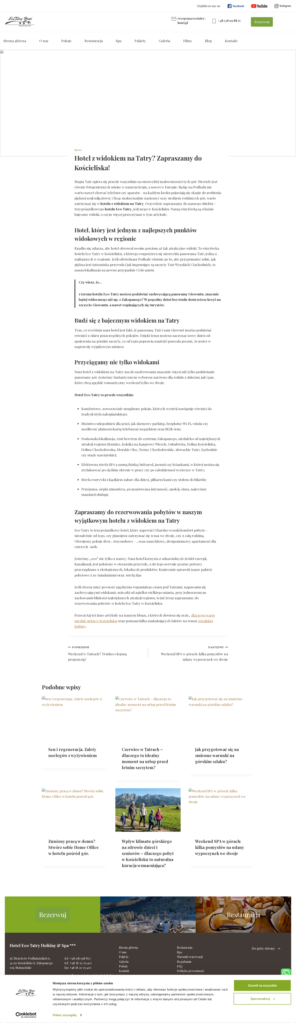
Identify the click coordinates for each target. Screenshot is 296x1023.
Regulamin (184, 962)
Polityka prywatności (190, 971)
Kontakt (231, 40)
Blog (208, 40)
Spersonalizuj (260, 998)
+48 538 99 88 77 (229, 21)
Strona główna (14, 40)
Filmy (187, 40)
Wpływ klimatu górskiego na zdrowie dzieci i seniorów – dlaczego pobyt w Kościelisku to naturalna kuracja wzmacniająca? (148, 853)
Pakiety (140, 40)
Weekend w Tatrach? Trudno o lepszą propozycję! (97, 653)
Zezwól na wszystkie (262, 985)
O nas (43, 40)
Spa (118, 40)
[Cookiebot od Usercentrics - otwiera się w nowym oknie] (26, 1015)
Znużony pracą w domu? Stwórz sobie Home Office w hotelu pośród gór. (73, 847)
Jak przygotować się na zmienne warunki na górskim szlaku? (217, 755)
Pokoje (66, 40)
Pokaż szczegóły (65, 1015)
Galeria (164, 40)
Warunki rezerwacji (190, 957)
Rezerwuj (262, 22)
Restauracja (94, 40)
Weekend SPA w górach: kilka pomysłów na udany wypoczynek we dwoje (194, 653)
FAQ (179, 966)
